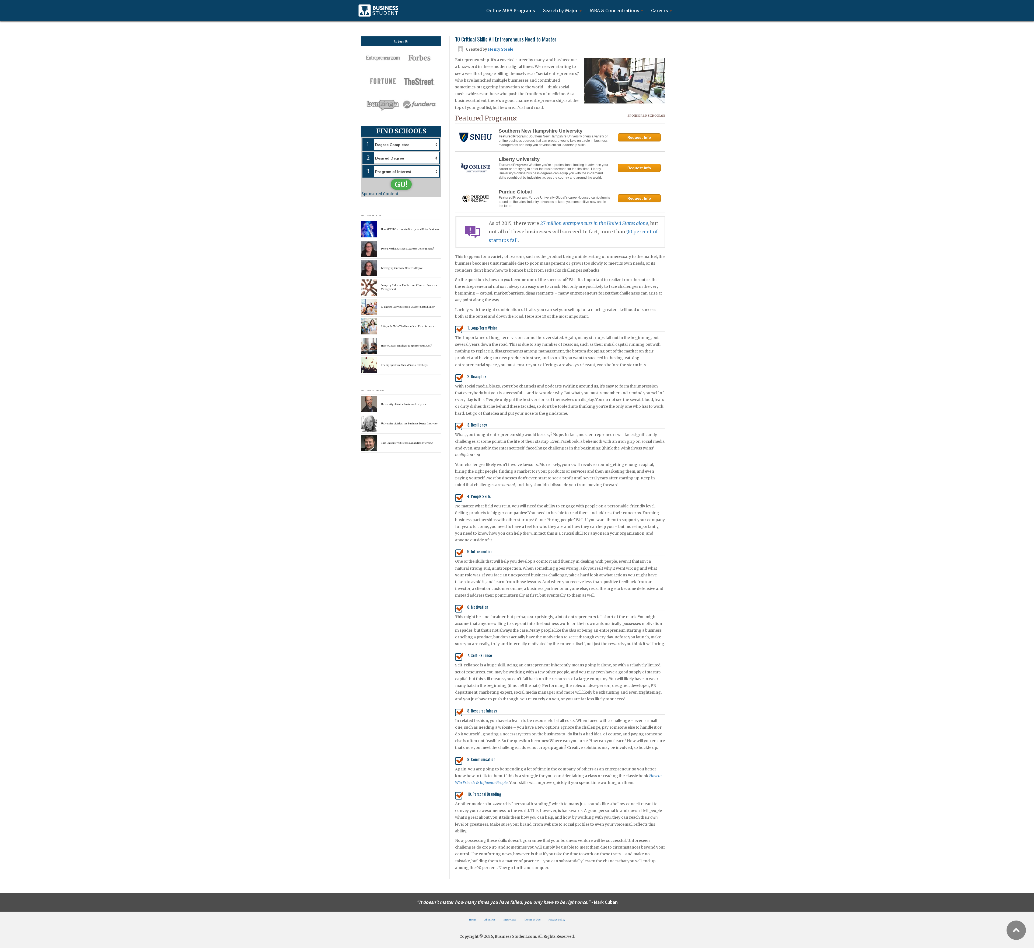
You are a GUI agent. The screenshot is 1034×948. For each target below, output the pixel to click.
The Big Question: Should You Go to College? (404, 365)
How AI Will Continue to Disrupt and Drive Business (410, 229)
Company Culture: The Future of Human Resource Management (409, 287)
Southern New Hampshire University (540, 131)
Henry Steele (500, 49)
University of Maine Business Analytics (403, 404)
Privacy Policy (557, 919)
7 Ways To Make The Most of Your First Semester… (408, 326)
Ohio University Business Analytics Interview (407, 443)
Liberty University (519, 159)
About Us (489, 919)
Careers (660, 10)
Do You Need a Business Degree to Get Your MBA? (407, 248)
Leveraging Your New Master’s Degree (401, 268)
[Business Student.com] (378, 10)
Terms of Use (532, 919)
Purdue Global (515, 192)
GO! (401, 184)
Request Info (639, 137)
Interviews (510, 919)
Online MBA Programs (510, 10)
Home (472, 919)
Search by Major (561, 10)
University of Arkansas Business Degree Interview (409, 423)
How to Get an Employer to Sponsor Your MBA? (406, 345)
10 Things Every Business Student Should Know (408, 307)
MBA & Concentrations (615, 10)
